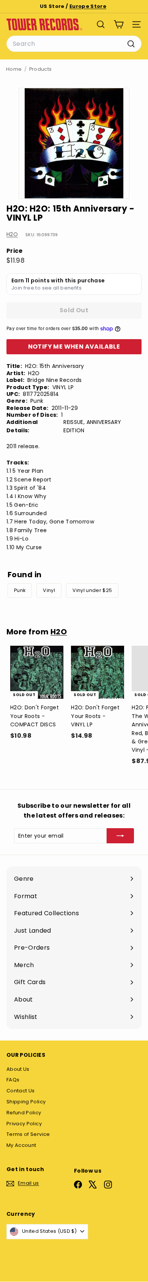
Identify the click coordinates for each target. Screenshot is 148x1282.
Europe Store (87, 6)
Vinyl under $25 (92, 590)
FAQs (12, 1079)
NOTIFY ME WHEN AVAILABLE (74, 346)
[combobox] (74, 44)
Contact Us (20, 1090)
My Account (21, 1145)
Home (14, 69)
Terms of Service (28, 1134)
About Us (18, 1069)
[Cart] (119, 24)
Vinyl (49, 590)
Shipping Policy (26, 1101)
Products (40, 69)
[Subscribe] (120, 835)
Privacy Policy (24, 1123)
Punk (19, 590)
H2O (12, 234)
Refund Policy (23, 1112)
